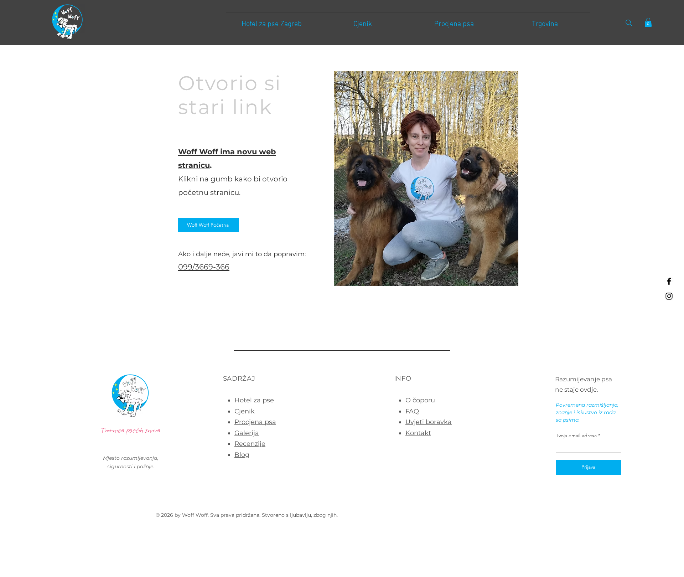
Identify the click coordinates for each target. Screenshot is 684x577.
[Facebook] (669, 281)
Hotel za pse (254, 400)
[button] (648, 22)
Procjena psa (255, 422)
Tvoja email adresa (576, 435)
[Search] (629, 23)
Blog (241, 455)
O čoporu (420, 400)
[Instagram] (669, 296)
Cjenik (244, 411)
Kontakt (418, 433)
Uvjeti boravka (428, 422)
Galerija (246, 433)
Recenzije (249, 444)
